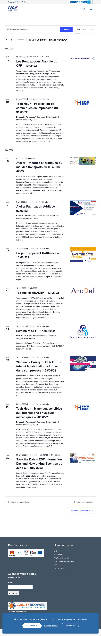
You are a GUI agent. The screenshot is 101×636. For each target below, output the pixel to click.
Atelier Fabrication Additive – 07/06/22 (36, 208)
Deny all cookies (51, 626)
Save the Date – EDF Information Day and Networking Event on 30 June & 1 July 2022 (39, 463)
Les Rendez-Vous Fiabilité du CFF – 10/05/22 (36, 63)
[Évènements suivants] (11, 39)
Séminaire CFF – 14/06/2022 (35, 331)
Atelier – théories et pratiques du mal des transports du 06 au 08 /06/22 (39, 167)
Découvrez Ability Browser (17, 611)
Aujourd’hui (21, 40)
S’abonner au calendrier (80, 510)
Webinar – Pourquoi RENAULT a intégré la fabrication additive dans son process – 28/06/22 (38, 366)
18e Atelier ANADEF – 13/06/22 (37, 292)
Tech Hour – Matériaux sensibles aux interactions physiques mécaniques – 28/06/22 (39, 412)
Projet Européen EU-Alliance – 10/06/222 (37, 255)
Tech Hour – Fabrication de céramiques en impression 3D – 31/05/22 (38, 107)
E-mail (11, 582)
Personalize (70, 626)
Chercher (66, 29)
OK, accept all (32, 626)
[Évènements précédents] (6, 39)
